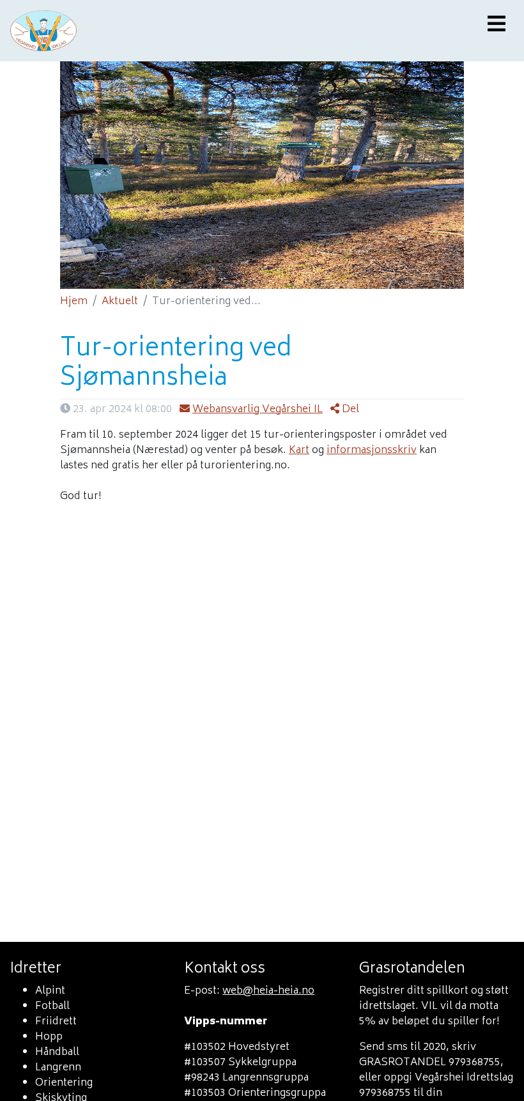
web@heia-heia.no (268, 991)
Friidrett (56, 1022)
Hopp (49, 1037)
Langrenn (58, 1068)
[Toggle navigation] (496, 25)
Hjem (74, 302)
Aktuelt (120, 302)
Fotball (52, 1006)
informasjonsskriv (372, 450)
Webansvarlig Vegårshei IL (257, 410)
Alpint (50, 991)
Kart (299, 450)
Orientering (64, 1083)
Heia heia (186, 30)
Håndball (57, 1052)
